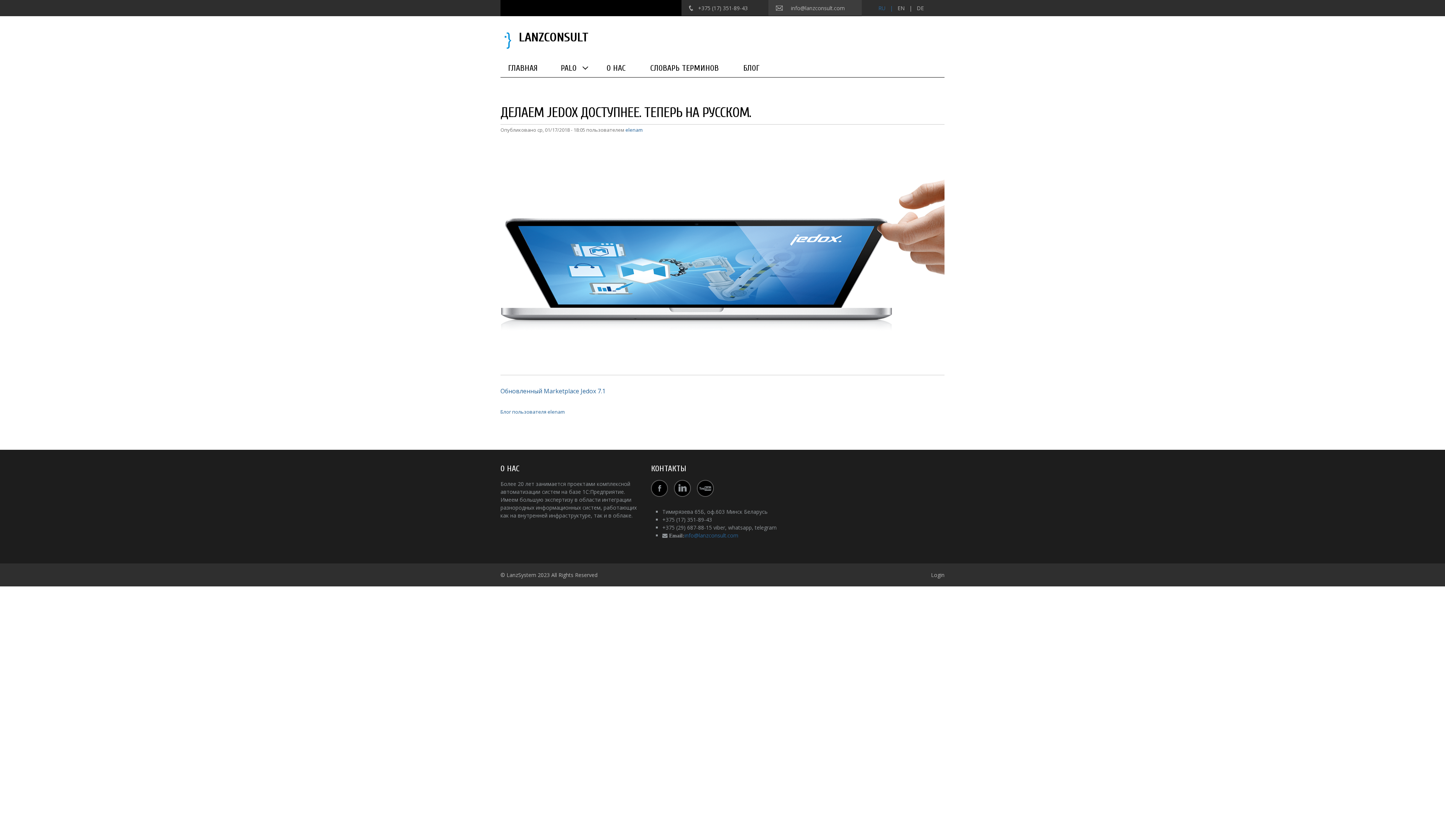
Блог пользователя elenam (532, 411)
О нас (616, 68)
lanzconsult (554, 37)
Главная (523, 68)
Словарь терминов (684, 68)
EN (901, 8)
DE (920, 8)
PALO (568, 68)
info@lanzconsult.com (818, 8)
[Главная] (507, 40)
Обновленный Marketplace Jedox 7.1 (552, 391)
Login (938, 575)
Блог (751, 68)
